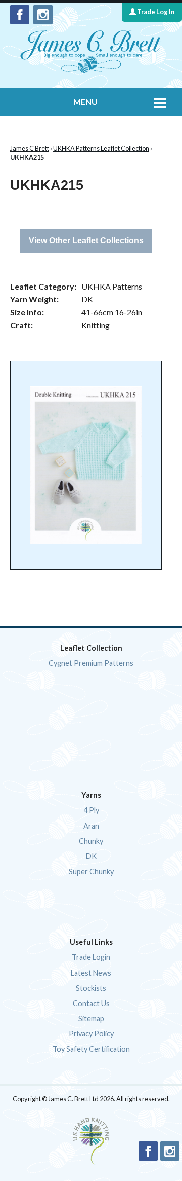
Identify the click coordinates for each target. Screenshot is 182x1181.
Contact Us (91, 1003)
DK (91, 856)
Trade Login (91, 957)
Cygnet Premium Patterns (91, 663)
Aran (91, 825)
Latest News (91, 973)
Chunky (91, 841)
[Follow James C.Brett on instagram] (43, 14)
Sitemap (91, 1018)
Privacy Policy (91, 1033)
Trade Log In (155, 12)
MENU (85, 101)
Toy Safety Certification (91, 1049)
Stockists (91, 988)
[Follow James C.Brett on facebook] (19, 14)
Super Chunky (91, 871)
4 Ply (91, 810)
